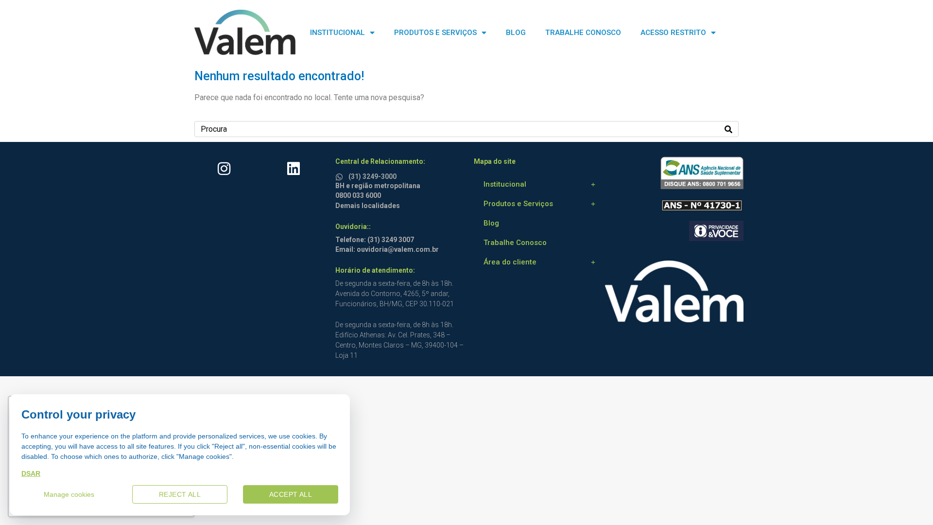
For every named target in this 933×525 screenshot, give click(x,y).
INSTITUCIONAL (337, 32)
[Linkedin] (293, 168)
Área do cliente (510, 262)
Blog (491, 223)
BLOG (516, 32)
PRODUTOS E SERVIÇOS (435, 32)
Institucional (505, 184)
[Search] (728, 129)
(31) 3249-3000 (372, 176)
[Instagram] (224, 168)
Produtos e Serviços (518, 203)
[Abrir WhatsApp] (908, 500)
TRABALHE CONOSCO (583, 32)
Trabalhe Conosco (515, 242)
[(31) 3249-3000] (340, 175)
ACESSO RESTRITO (673, 32)
